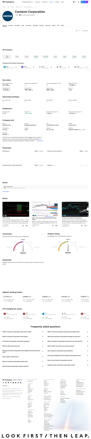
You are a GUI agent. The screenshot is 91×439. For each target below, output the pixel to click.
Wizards (62, 399)
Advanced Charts (79, 385)
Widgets (77, 381)
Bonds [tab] (62, 25)
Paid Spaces (62, 402)
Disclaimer (46, 421)
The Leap (46, 393)
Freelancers (62, 400)
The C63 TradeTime (48, 416)
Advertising (78, 390)
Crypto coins (30, 388)
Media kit (46, 410)
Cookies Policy (47, 424)
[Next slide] (88, 209)
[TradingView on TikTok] (18, 383)
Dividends (30, 406)
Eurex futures (46, 398)
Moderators (62, 387)
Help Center (46, 407)
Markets (51, 2)
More (62, 2)
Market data (46, 383)
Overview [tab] (4, 25)
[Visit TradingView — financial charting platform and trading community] (7, 50)
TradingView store (47, 414)
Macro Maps (30, 415)
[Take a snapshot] (77, 31)
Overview (46, 388)
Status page (46, 430)
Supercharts (30, 381)
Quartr (19, 396)
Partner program (79, 393)
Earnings (29, 404)
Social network (63, 381)
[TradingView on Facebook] (6, 383)
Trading (62, 391)
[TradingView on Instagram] (11, 383)
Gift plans (46, 385)
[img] (34, 15)
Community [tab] (28, 25)
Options (29, 414)
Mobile (29, 420)
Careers (45, 408)
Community (44, 2)
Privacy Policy (47, 423)
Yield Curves (30, 412)
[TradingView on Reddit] (21, 383)
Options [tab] (54, 25)
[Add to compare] (16, 67)
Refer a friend (63, 383)
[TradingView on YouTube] (8, 383)
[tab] (36, 151)
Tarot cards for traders (48, 415)
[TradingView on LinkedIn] (13, 383)
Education (62, 393)
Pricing (45, 382)
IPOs (29, 407)
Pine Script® (30, 416)
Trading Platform (79, 386)
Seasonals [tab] (48, 25)
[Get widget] (79, 31)
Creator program (63, 385)
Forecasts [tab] (41, 25)
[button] (40, 2)
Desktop (29, 421)
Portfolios (30, 411)
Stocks (29, 384)
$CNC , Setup (6, 218)
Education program (80, 394)
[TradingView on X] (3, 383)
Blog (45, 406)
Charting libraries (79, 382)
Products (37, 2)
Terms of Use (46, 420)
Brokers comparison (48, 391)
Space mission (47, 404)
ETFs (29, 386)
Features (45, 381)
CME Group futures (48, 396)
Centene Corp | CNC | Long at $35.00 (72, 218)
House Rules (62, 386)
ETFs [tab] (58, 25)
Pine (29, 393)
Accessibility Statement (48, 425)
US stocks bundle (47, 399)
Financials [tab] (10, 25)
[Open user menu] (79, 2)
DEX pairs (30, 391)
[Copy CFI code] (8, 134)
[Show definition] (13, 83)
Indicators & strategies (65, 398)
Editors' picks (63, 394)
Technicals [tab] (35, 25)
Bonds (29, 387)
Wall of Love (62, 382)
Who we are (46, 403)
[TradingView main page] (8, 2)
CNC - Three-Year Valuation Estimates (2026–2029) (44, 218)
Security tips (46, 427)
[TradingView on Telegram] (16, 383)
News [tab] (23, 25)
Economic (30, 403)
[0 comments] (23, 225)
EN (75, 2)
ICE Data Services (16, 388)
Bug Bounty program (48, 428)
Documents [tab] (17, 25)
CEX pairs (30, 390)
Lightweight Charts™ (80, 383)
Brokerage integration (80, 391)
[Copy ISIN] (81, 129)
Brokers (57, 2)
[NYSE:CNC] (3, 215)
